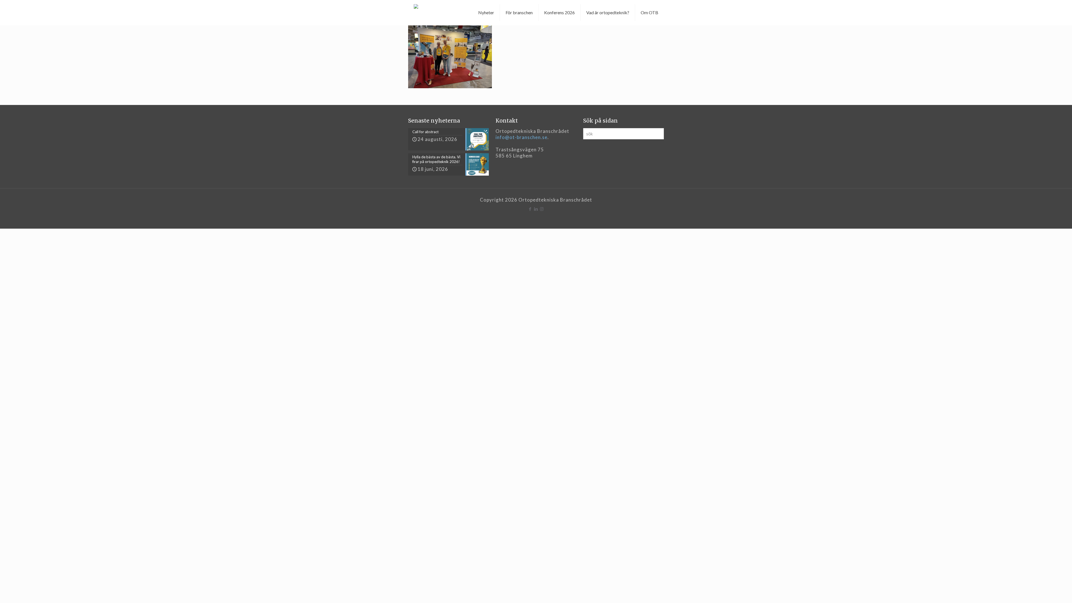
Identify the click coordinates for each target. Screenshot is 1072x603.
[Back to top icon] (1045, 591)
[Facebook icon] (530, 208)
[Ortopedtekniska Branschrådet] (416, 12)
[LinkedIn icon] (536, 208)
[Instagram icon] (542, 208)
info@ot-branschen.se (521, 137)
